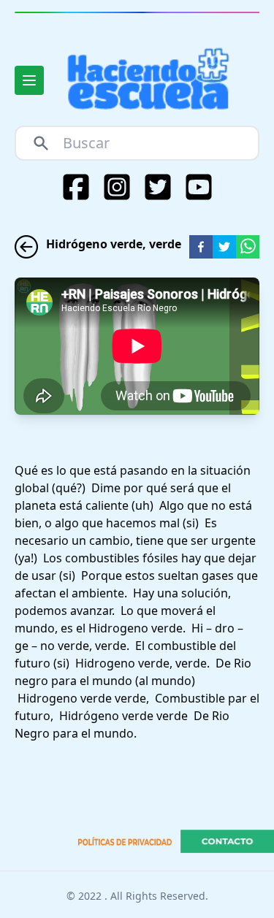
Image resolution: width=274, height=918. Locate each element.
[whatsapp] (247, 247)
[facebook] (201, 247)
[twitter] (224, 247)
